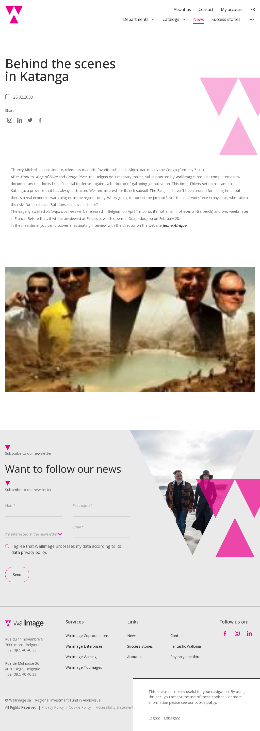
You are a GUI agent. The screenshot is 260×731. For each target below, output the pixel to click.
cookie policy (205, 702)
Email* (78, 527)
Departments (136, 19)
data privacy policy (28, 552)
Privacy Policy (52, 707)
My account (232, 9)
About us (182, 9)
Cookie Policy (80, 707)
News (198, 19)
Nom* (10, 505)
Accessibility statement (115, 707)
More (251, 19)
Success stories (226, 19)
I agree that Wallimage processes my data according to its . (66, 549)
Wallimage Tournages (84, 667)
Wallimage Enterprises (84, 646)
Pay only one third (185, 656)
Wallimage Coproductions (87, 635)
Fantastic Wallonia (185, 646)
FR (252, 9)
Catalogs (170, 19)
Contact (206, 9)
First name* (82, 505)
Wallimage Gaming (81, 656)
